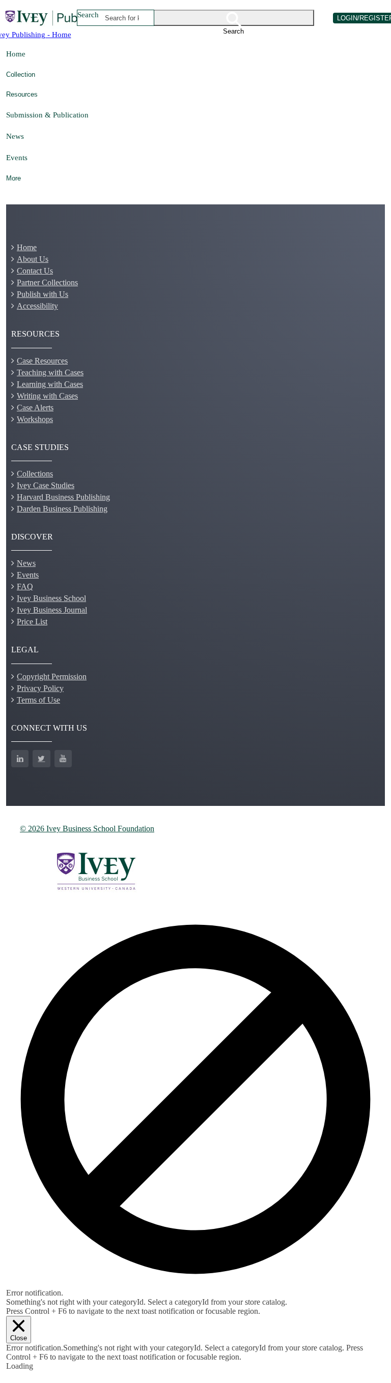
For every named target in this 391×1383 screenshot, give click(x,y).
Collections (35, 473)
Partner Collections (47, 282)
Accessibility (37, 306)
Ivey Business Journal (52, 610)
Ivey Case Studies (45, 485)
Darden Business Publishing (62, 508)
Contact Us (35, 270)
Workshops (35, 419)
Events (16, 157)
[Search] (234, 18)
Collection (20, 74)
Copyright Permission (52, 676)
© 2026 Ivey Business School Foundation (87, 828)
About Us (32, 259)
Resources (22, 94)
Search (88, 14)
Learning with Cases (50, 384)
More (13, 178)
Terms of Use (38, 700)
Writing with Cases (47, 396)
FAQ (25, 586)
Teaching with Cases (50, 372)
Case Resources (42, 360)
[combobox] (122, 17)
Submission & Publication (47, 114)
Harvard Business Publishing (63, 497)
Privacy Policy (40, 688)
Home (15, 53)
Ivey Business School (51, 598)
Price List (32, 621)
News (15, 136)
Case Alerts (35, 407)
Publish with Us (42, 294)
